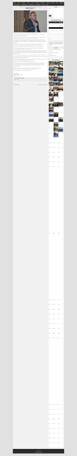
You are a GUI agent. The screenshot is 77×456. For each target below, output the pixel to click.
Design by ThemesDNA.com (38, 452)
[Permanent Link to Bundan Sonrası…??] (30, 21)
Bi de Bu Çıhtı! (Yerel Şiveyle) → (43, 84)
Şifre (49, 11)
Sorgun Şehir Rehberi (37, 4)
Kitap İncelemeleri (37, 2)
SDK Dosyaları (23, 2)
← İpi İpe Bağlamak (16, 84)
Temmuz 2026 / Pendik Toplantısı (53, 52)
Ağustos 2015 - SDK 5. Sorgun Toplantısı (29, 6)
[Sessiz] (59, 22)
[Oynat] (49, 22)
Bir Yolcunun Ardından (52, 55)
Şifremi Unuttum (51, 17)
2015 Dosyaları (21, 6)
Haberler (47, 4)
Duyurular (43, 4)
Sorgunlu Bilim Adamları (17, 4)
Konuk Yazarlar (42, 2)
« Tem (49, 39)
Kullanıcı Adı (50, 8)
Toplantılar (53, 2)
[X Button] (60, 2)
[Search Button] (63, 2)
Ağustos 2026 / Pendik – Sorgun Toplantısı (55, 49)
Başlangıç (15, 2)
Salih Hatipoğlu (36, 6)
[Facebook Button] (61, 2)
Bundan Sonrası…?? (30, 8)
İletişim (57, 2)
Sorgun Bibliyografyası (25, 4)
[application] (56, 22)
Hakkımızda (18, 2)
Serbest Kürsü (48, 2)
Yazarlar (28, 2)
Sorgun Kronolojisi (31, 4)
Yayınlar (32, 2)
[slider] (61, 22)
